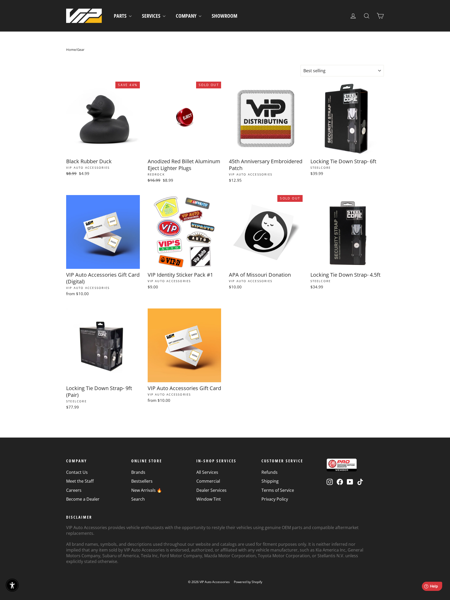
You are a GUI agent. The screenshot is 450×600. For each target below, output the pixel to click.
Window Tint (208, 499)
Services (151, 15)
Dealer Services (211, 490)
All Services (207, 472)
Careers (74, 490)
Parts (121, 15)
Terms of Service (277, 490)
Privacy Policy (274, 499)
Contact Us (77, 472)
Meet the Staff (80, 481)
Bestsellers (142, 481)
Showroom (224, 15)
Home (71, 49)
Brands (138, 472)
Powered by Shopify (248, 582)
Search (138, 499)
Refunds (269, 472)
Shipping (270, 481)
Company (186, 15)
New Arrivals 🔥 (146, 490)
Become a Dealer (82, 499)
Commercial (208, 481)
